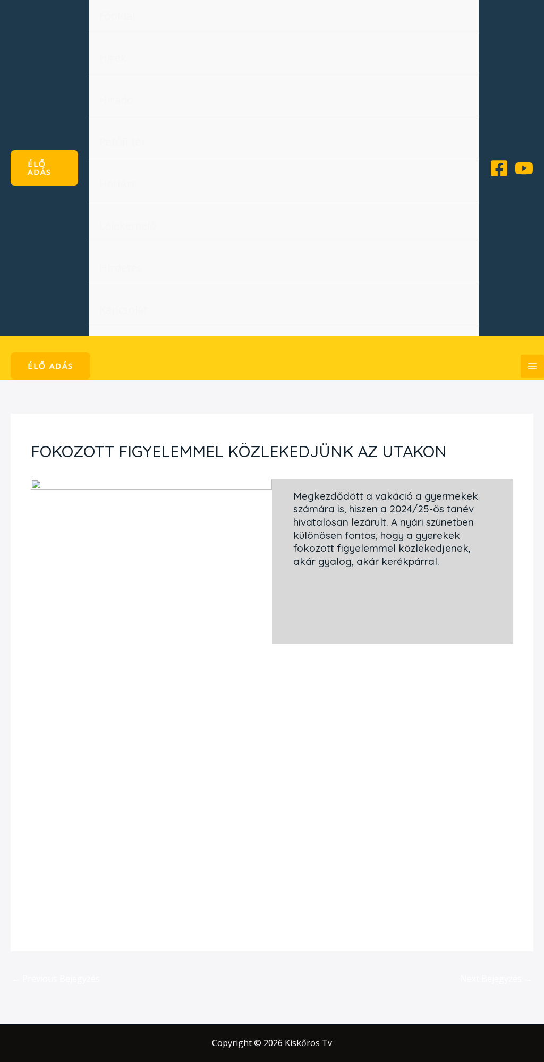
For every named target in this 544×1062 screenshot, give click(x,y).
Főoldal (117, 16)
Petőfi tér (122, 141)
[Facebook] (499, 168)
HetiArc (118, 183)
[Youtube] (524, 168)
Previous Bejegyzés (56, 978)
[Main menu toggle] (532, 366)
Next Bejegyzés (496, 978)
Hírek (112, 57)
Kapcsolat (123, 309)
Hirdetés (120, 267)
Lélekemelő (127, 225)
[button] (44, 168)
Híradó (116, 99)
